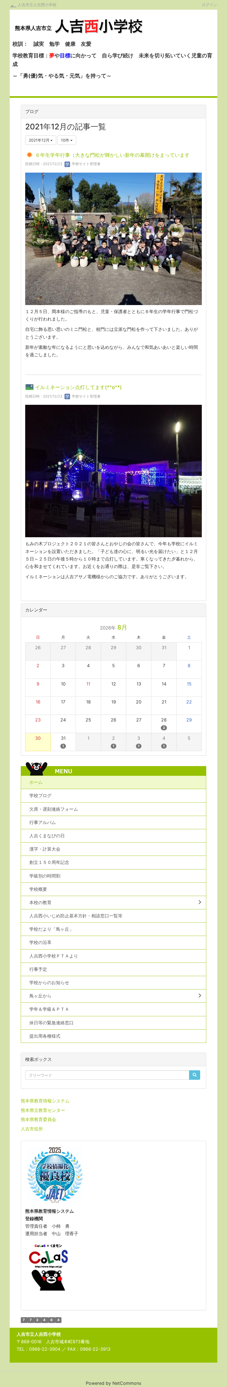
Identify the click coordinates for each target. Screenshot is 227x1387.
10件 (65, 140)
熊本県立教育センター (43, 1110)
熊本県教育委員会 (38, 1119)
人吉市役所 (32, 1129)
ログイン (209, 4)
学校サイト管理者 (85, 164)
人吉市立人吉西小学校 (37, 4)
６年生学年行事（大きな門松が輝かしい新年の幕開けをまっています (112, 155)
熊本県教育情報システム (45, 1101)
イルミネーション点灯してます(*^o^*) (78, 387)
